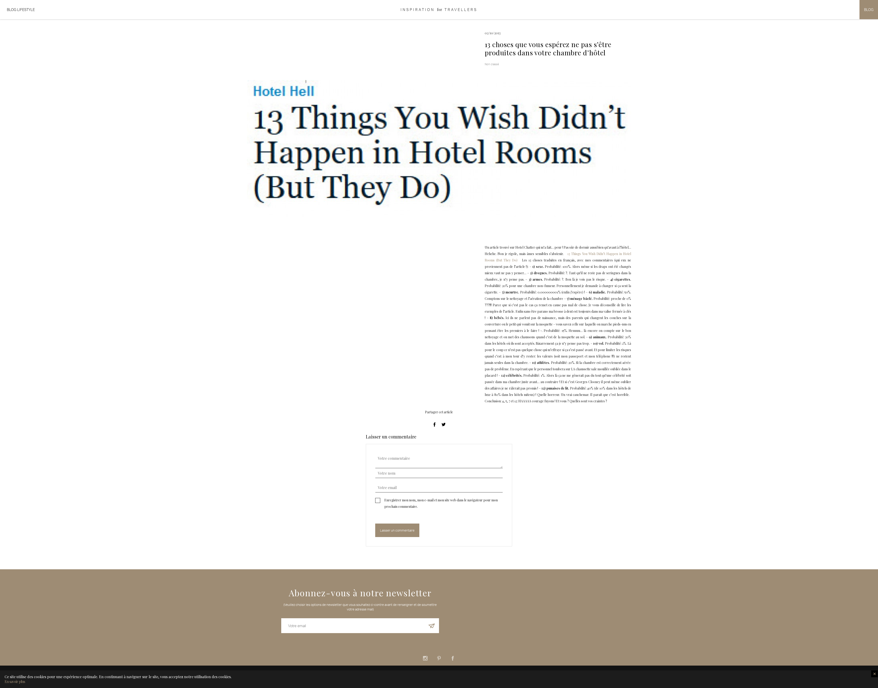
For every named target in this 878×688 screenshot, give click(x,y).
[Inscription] (431, 625)
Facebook (453, 658)
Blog (868, 9)
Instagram (425, 658)
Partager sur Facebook (434, 424)
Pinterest (439, 658)
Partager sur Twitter (443, 424)
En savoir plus (15, 681)
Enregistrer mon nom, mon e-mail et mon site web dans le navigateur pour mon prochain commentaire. (441, 503)
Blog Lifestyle (21, 9)
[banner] (439, 10)
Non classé (492, 64)
